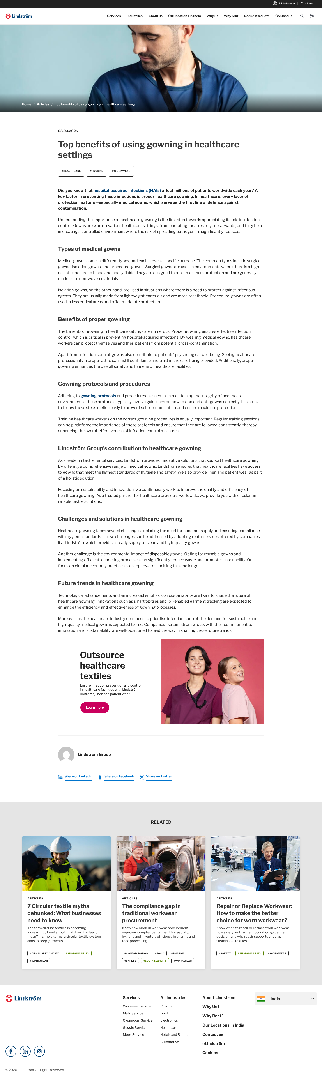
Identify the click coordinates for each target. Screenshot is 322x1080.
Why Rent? (213, 1016)
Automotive (169, 1042)
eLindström (213, 1043)
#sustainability (77, 953)
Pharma (166, 1006)
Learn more (95, 708)
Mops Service (133, 1035)
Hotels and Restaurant (177, 1035)
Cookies (210, 1052)
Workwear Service (137, 1006)
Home (26, 104)
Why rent (231, 16)
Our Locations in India (223, 1025)
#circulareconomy (44, 953)
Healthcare (168, 1028)
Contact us (283, 16)
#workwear (121, 170)
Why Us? (210, 1006)
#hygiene (96, 170)
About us (155, 16)
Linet (307, 3)
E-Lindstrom (283, 3)
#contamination (136, 953)
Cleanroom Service (138, 1020)
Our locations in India (184, 16)
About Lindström (218, 997)
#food (159, 953)
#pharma (178, 953)
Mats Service (133, 1013)
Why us (212, 16)
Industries (135, 16)
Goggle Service (135, 1028)
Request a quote (257, 16)
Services (114, 16)
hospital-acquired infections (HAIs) (127, 190)
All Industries (173, 997)
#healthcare (71, 170)
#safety (130, 960)
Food (164, 1013)
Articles (43, 104)
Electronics (169, 1020)
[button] (302, 16)
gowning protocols (99, 395)
